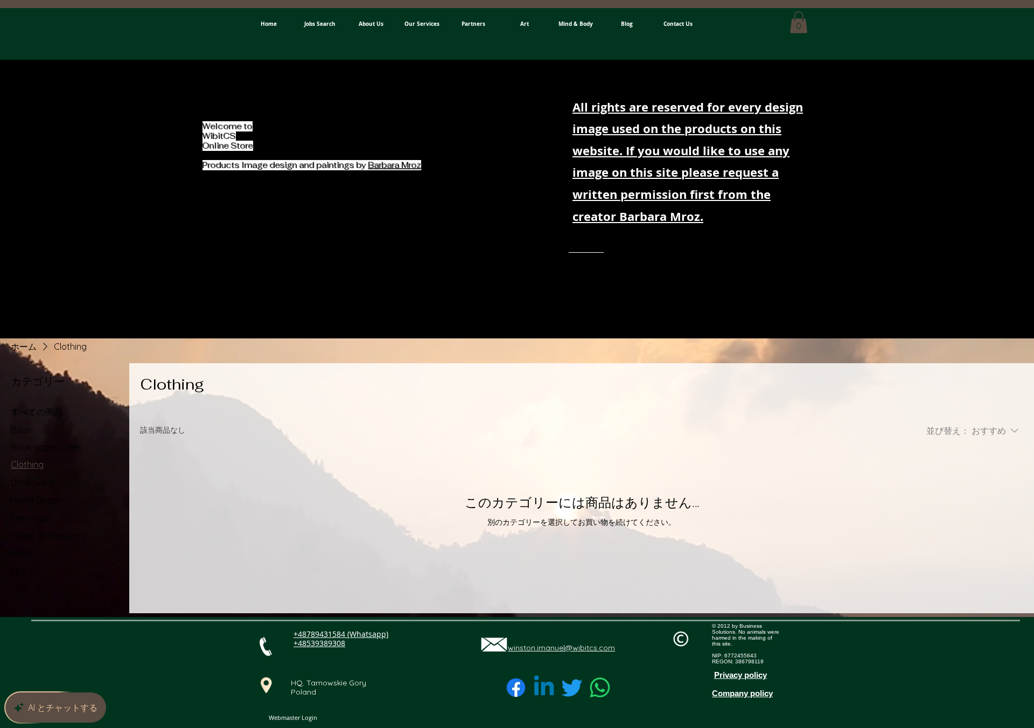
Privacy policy (740, 675)
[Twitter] (572, 687)
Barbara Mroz (394, 165)
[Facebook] (516, 687)
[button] (799, 22)
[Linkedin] (544, 687)
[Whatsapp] (600, 687)
